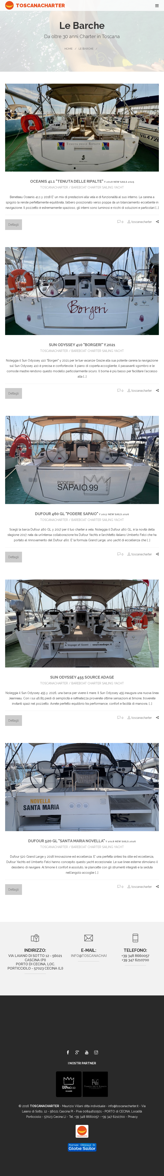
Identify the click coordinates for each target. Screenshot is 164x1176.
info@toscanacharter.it (95, 956)
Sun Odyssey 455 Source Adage (82, 677)
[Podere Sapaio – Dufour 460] (69, 1084)
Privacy (133, 1116)
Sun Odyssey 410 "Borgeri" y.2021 (82, 345)
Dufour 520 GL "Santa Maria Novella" (82, 841)
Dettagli (13, 224)
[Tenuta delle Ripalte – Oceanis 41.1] (95, 1084)
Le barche (86, 48)
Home (68, 48)
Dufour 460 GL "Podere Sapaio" (82, 514)
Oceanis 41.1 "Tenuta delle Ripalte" (82, 181)
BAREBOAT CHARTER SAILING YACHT (97, 187)
